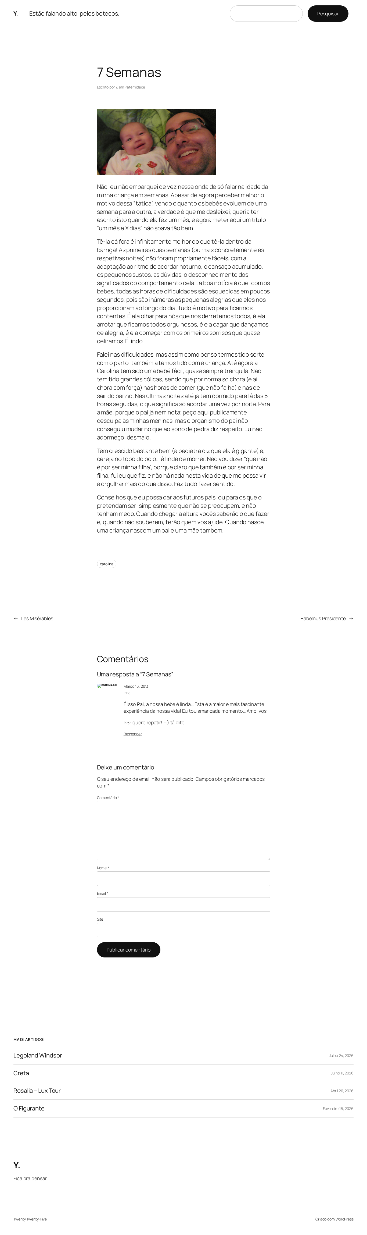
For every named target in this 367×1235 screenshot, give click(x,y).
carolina (106, 563)
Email (102, 893)
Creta (21, 1073)
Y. (15, 13)
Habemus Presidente (323, 618)
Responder (133, 733)
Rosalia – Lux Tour (37, 1090)
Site (100, 919)
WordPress (345, 1219)
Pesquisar (328, 13)
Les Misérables (37, 618)
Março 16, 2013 (136, 686)
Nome (103, 867)
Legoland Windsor (37, 1055)
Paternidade (135, 87)
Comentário (108, 797)
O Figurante (29, 1108)
